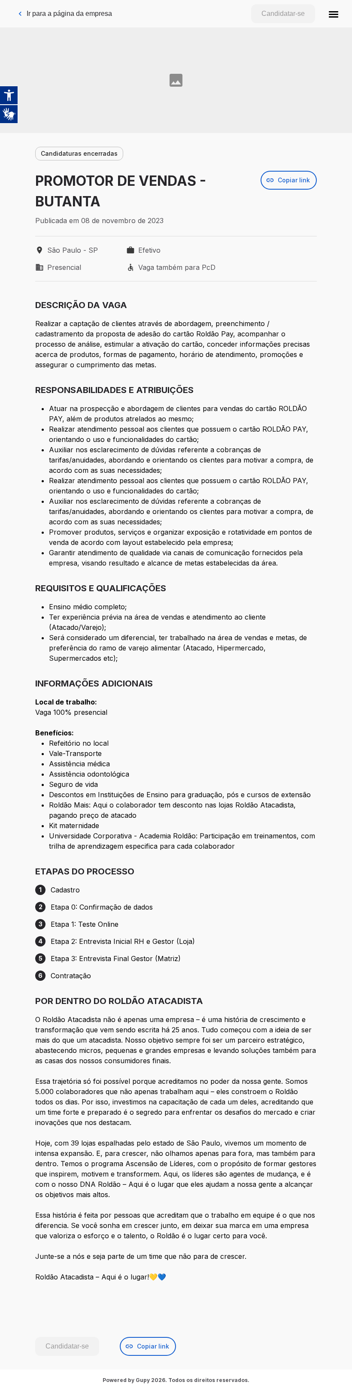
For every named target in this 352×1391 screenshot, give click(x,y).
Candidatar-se (283, 13)
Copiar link (294, 180)
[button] (333, 14)
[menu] (333, 14)
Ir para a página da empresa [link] (69, 13)
